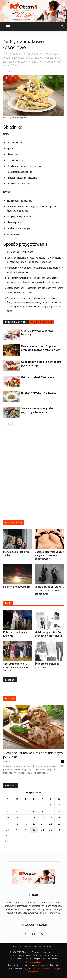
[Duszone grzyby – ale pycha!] (11, 396)
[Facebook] (25, 934)
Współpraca (39, 946)
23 (59, 823)
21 (42, 823)
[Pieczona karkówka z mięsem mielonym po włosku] (33, 727)
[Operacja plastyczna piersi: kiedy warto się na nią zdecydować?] (49, 539)
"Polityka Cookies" (33, 962)
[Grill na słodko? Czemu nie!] (11, 381)
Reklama (27, 946)
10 (7, 817)
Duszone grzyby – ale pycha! (38, 392)
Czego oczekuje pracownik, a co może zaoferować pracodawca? (49, 590)
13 (34, 817)
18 (16, 823)
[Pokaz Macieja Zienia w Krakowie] (17, 620)
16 (59, 817)
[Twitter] (42, 934)
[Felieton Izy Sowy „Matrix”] (17, 574)
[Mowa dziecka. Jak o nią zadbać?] (17, 539)
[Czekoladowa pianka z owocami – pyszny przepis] (11, 365)
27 (34, 829)
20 (34, 823)
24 (7, 829)
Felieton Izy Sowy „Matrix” (17, 586)
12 (25, 817)
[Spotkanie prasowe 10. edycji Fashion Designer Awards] (17, 651)
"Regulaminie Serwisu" (41, 968)
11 (16, 817)
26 (25, 829)
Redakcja (17, 946)
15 (50, 817)
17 (7, 823)
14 (42, 817)
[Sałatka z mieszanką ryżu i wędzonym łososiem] (11, 412)
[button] (7, 26)
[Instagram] (33, 934)
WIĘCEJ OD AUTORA (41, 322)
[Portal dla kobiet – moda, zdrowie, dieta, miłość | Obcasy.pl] (33, 11)
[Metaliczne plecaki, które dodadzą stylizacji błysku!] (49, 620)
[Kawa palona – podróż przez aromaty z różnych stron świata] (11, 350)
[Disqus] (33, 475)
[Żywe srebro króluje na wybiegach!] (49, 651)
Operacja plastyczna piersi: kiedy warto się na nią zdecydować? (49, 555)
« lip (5, 840)
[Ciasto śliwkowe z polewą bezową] (11, 334)
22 (50, 823)
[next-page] (10, 424)
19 (25, 823)
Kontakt (50, 946)
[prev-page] (5, 424)
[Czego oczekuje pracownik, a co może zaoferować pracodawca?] (49, 574)
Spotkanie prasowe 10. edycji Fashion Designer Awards (15, 667)
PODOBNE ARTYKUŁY (16, 322)
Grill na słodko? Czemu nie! (38, 377)
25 (16, 829)
